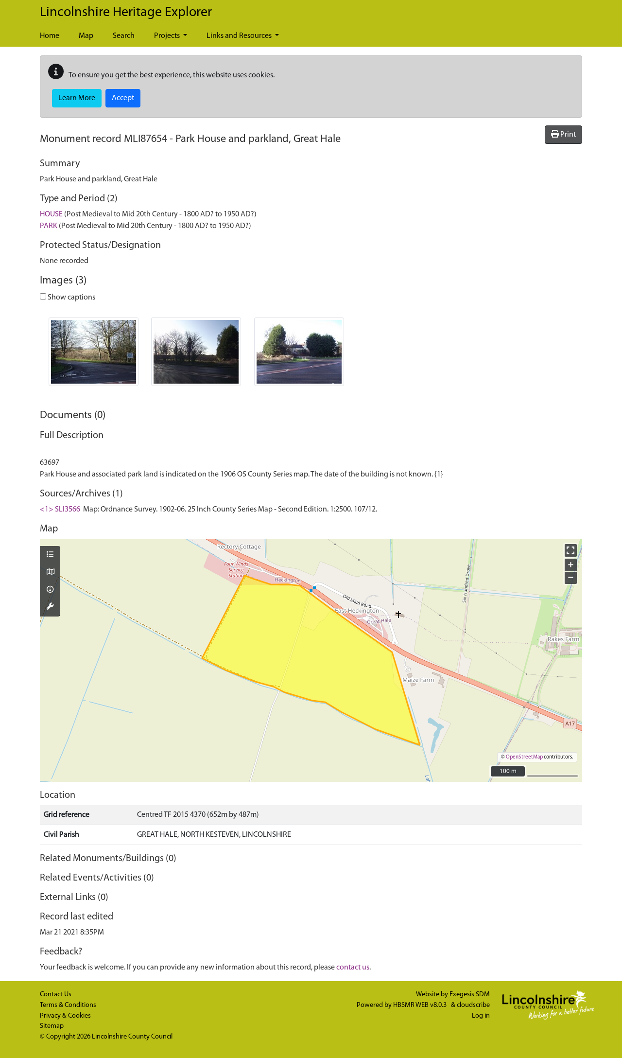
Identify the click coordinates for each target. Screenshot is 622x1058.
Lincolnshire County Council (132, 1036)
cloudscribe (473, 1005)
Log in (481, 1016)
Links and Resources (240, 36)
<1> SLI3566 (60, 509)
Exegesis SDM (469, 994)
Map (86, 36)
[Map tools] (50, 607)
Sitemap (52, 1026)
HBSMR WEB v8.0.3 (420, 1005)
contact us (352, 967)
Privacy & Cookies (65, 1016)
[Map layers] (50, 555)
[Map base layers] (50, 573)
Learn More (76, 98)
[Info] (50, 590)
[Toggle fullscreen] (571, 550)
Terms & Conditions (68, 1005)
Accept (123, 98)
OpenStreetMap (524, 757)
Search (124, 36)
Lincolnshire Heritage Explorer (126, 12)
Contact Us (55, 994)
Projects (167, 36)
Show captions (70, 297)
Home (49, 36)
